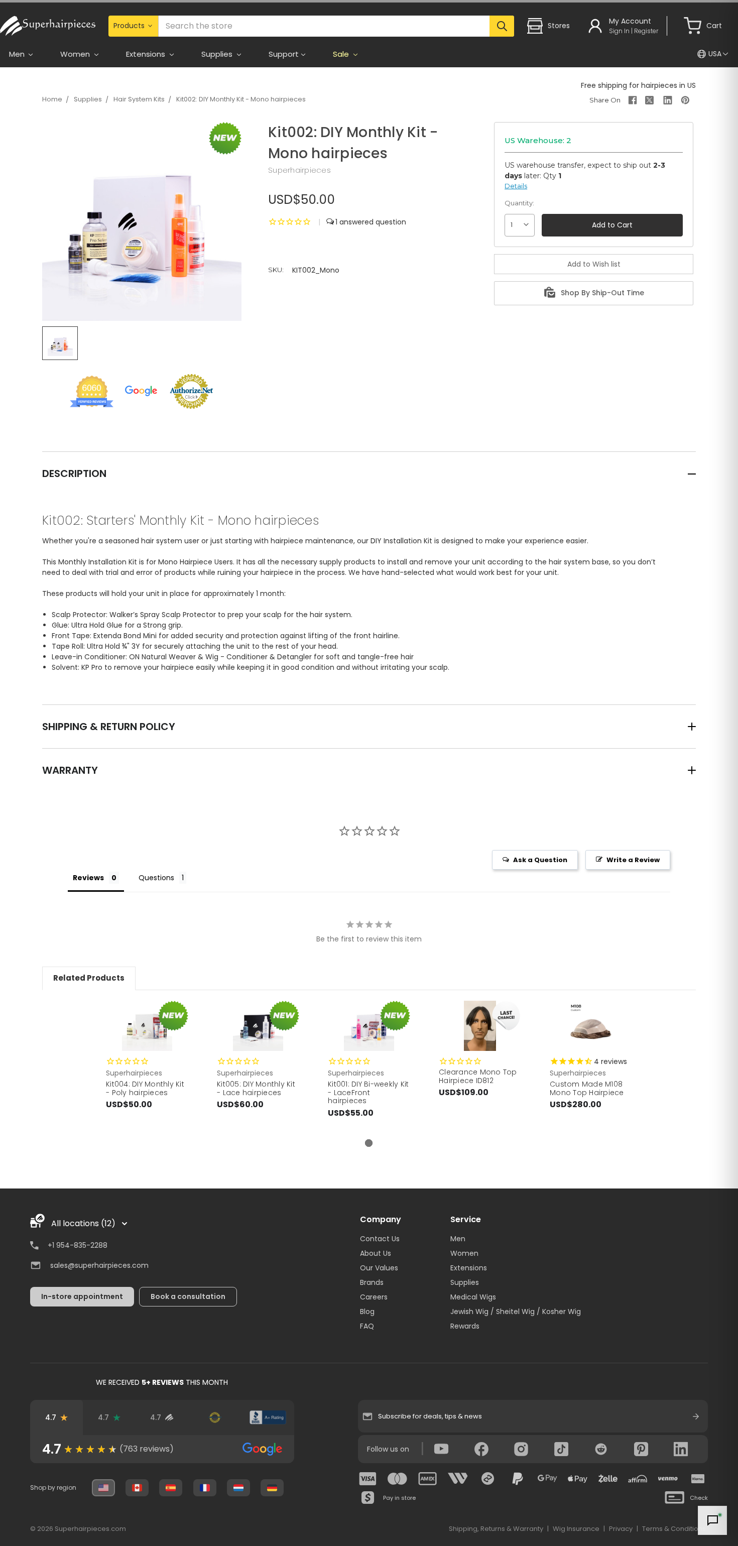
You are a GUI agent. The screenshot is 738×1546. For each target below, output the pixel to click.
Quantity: (519, 203)
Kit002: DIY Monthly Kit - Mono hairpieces (241, 99)
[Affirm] (638, 1478)
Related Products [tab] (89, 978)
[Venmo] (668, 1478)
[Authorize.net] (215, 1417)
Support (284, 54)
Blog (367, 1311)
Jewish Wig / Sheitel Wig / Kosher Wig (515, 1311)
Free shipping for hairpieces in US (638, 85)
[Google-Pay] (548, 1478)
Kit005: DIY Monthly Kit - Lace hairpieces (256, 1088)
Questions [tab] (156, 878)
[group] (162, 1449)
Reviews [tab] (88, 878)
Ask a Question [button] (540, 860)
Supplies (88, 99)
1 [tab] (369, 1143)
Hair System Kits (139, 99)
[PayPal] (518, 1478)
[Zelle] (608, 1478)
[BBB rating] (267, 1417)
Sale (342, 54)
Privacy (621, 1528)
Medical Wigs (473, 1297)
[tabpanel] (147, 1065)
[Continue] (696, 1416)
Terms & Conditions (674, 1528)
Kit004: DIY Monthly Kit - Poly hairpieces (145, 1088)
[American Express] (428, 1478)
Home (52, 99)
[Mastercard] (398, 1478)
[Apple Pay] (578, 1478)
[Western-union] (458, 1478)
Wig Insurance (576, 1528)
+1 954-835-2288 (77, 1245)
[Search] (501, 26)
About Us (375, 1253)
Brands (372, 1282)
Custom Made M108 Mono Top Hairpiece (587, 1088)
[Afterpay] (488, 1478)
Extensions (468, 1268)
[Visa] (368, 1478)
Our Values (379, 1268)
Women (464, 1253)
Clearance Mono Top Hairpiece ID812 (478, 1076)
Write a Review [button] (633, 860)
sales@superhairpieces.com (99, 1265)
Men (457, 1239)
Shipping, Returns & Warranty (496, 1528)
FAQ (367, 1326)
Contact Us (380, 1239)
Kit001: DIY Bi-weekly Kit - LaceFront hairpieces (368, 1092)
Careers (374, 1297)
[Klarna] (698, 1478)
